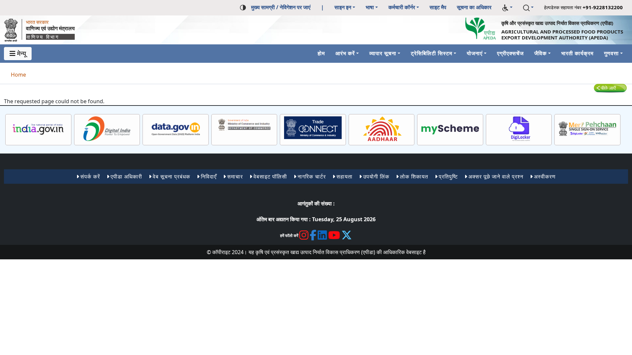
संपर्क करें (90, 176)
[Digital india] (107, 128)
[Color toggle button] (243, 7)
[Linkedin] (322, 235)
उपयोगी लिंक (376, 176)
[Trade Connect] (313, 127)
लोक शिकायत (414, 176)
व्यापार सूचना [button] (382, 53)
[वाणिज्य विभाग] (13, 28)
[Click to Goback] (610, 87)
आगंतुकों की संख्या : (316, 203)
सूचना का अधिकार (474, 7)
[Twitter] (346, 235)
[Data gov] (175, 128)
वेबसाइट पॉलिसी (270, 176)
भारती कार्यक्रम (577, 53)
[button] (507, 8)
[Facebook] (313, 235)
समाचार (235, 176)
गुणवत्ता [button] (611, 53)
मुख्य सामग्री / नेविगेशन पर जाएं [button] (280, 7)
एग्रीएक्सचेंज (510, 53)
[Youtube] (334, 235)
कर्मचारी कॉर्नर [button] (401, 7)
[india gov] (38, 128)
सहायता (344, 176)
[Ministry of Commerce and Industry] (244, 124)
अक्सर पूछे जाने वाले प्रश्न (495, 176)
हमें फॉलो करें (289, 235)
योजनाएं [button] (475, 53)
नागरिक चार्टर (312, 176)
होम (321, 53)
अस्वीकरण (545, 176)
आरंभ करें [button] (345, 53)
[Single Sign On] (587, 128)
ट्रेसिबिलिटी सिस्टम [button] (431, 53)
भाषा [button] (370, 7)
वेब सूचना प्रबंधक (171, 176)
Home (18, 74)
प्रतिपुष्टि (448, 176)
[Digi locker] (519, 128)
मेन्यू (20, 53)
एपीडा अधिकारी (126, 176)
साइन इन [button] (342, 7)
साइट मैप (438, 7)
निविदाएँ (209, 176)
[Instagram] (304, 235)
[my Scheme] (450, 128)
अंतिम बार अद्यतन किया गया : (283, 219)
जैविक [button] (540, 53)
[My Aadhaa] (381, 128)
